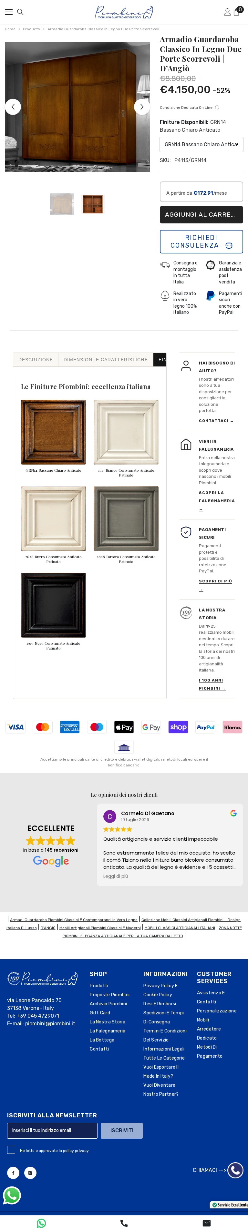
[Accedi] (227, 11)
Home (10, 29)
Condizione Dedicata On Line (189, 107)
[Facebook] (13, 1173)
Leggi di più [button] (115, 876)
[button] (13, 107)
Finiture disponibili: (193, 126)
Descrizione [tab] (35, 359)
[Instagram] (30, 1173)
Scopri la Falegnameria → (217, 500)
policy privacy (76, 1150)
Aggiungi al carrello (204, 214)
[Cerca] (20, 12)
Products (31, 29)
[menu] (9, 12)
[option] (77, 107)
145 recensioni (61, 850)
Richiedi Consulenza (197, 241)
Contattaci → (216, 420)
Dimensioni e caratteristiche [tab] (106, 359)
